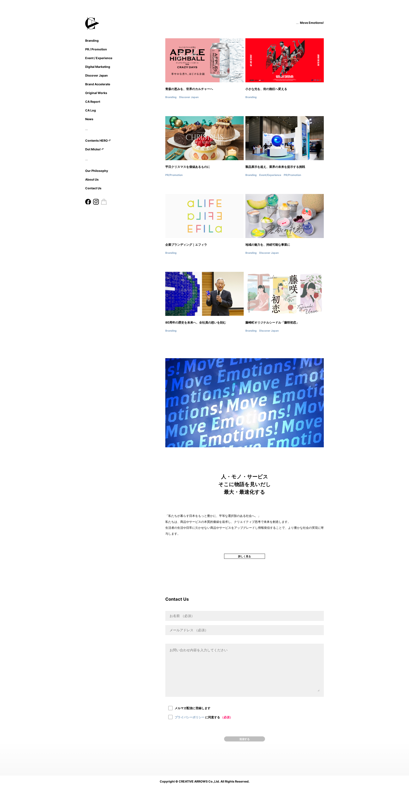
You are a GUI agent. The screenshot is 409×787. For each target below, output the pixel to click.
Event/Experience (270, 175)
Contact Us (93, 188)
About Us (92, 179)
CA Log (90, 110)
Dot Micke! (93, 149)
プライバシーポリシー (189, 717)
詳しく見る (244, 556)
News (89, 119)
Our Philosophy (96, 171)
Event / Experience (98, 58)
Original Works (96, 93)
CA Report (92, 101)
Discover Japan (96, 75)
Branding (92, 40)
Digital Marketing (97, 66)
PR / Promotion (96, 49)
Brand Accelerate (97, 84)
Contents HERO (96, 140)
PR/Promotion (174, 175)
